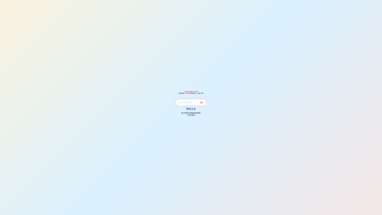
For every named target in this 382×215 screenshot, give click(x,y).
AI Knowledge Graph (191, 91)
